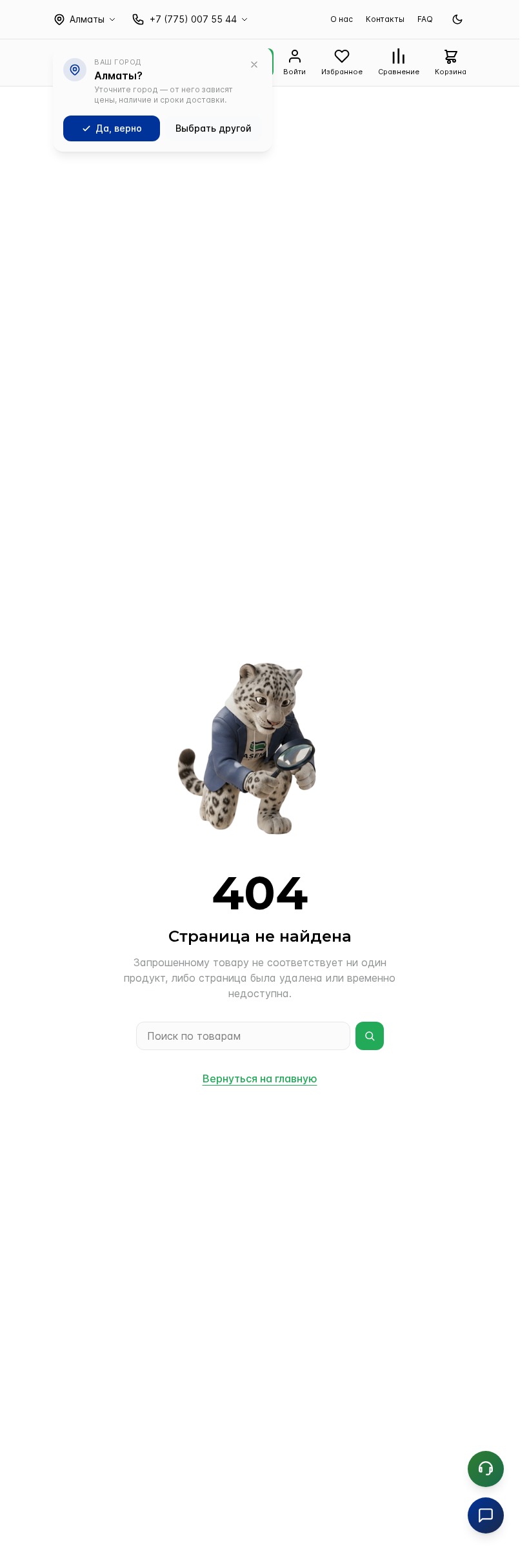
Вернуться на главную (260, 1078)
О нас (341, 19)
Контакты (385, 19)
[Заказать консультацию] (486, 1469)
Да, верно (118, 128)
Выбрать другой (213, 128)
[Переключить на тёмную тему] (457, 19)
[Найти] (369, 1036)
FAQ (425, 19)
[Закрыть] (254, 64)
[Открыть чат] (486, 1515)
